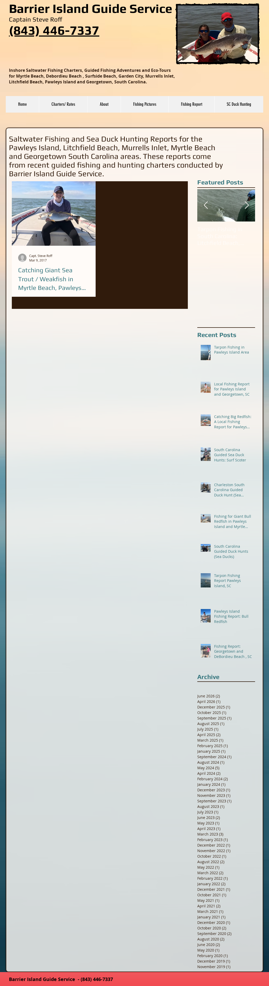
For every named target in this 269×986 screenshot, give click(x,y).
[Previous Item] (205, 205)
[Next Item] (246, 205)
